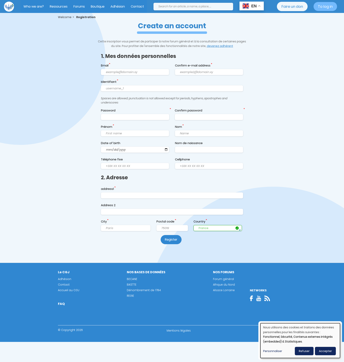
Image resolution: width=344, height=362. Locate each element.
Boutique (98, 6)
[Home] (9, 7)
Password (108, 110)
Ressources (58, 6)
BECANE (132, 279)
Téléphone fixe (112, 159)
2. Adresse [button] (114, 177)
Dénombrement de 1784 (144, 290)
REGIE (130, 296)
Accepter (325, 351)
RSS (267, 298)
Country (199, 221)
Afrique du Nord (224, 285)
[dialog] (300, 340)
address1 (107, 189)
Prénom (106, 127)
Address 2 (108, 205)
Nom (178, 127)
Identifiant (108, 82)
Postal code (165, 221)
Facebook (252, 298)
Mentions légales (179, 331)
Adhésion (117, 6)
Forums (79, 6)
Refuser (304, 351)
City (104, 221)
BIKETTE (131, 285)
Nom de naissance (189, 143)
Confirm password (188, 110)
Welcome (64, 17)
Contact (137, 6)
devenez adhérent (220, 46)
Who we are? (33, 6)
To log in (325, 6)
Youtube (258, 298)
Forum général (223, 279)
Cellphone (182, 159)
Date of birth (110, 143)
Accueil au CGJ (68, 290)
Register (171, 239)
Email (104, 65)
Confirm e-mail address (192, 65)
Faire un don (292, 6)
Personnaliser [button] (272, 351)
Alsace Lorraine (224, 290)
